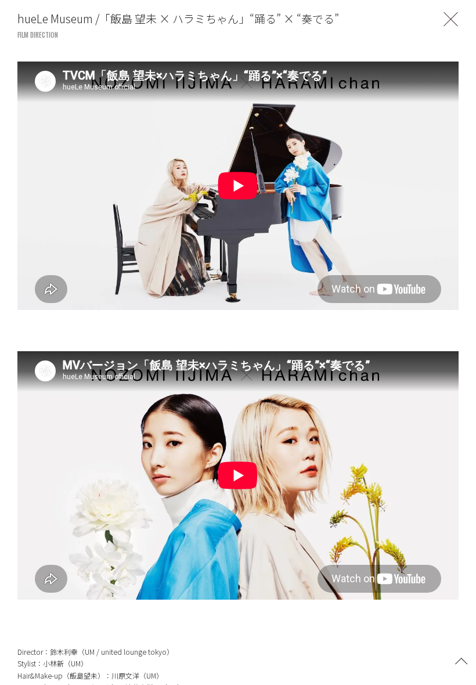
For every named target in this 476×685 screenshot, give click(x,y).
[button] (461, 660)
